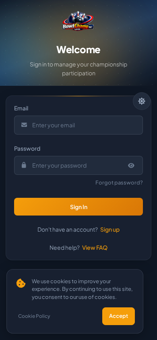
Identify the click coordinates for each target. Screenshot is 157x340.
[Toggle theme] (142, 101)
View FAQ (94, 247)
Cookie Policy (34, 316)
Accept (118, 316)
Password (27, 148)
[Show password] (131, 165)
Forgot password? (119, 182)
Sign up (110, 229)
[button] (78, 207)
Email (21, 108)
